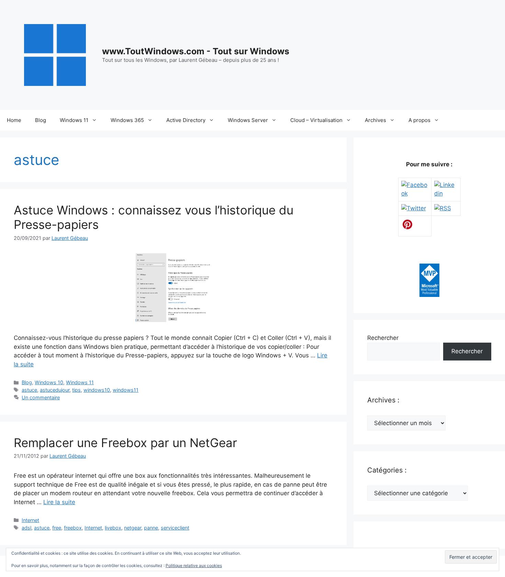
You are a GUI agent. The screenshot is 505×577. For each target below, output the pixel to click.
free (56, 528)
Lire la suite (59, 502)
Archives (375, 120)
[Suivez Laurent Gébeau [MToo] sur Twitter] (413, 208)
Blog (40, 120)
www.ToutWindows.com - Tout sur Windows (195, 51)
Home (14, 120)
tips (76, 390)
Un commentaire (41, 397)
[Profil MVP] (429, 294)
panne (151, 528)
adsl (26, 528)
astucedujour (54, 390)
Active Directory (185, 120)
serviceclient (175, 528)
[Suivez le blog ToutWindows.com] (442, 208)
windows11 (125, 390)
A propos (419, 120)
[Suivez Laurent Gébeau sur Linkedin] (446, 193)
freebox (73, 528)
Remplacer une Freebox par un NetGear (125, 442)
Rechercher (383, 337)
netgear (132, 528)
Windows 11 (74, 120)
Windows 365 (127, 120)
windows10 (96, 390)
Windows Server (248, 120)
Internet (30, 520)
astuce (29, 390)
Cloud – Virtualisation (316, 120)
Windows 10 (49, 382)
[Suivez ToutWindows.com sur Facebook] (414, 193)
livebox (113, 528)
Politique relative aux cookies (194, 565)
